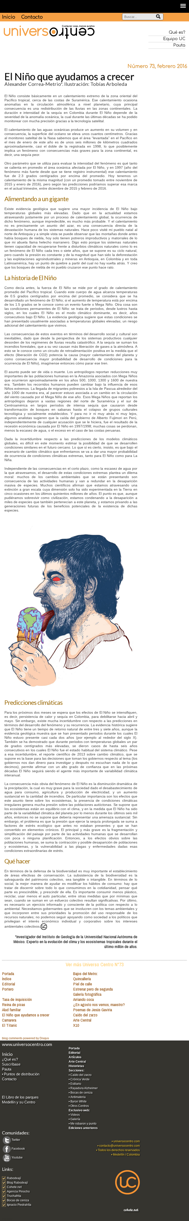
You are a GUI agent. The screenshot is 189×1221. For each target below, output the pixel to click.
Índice (6, 978)
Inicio (8, 17)
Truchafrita (14, 1196)
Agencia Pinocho (18, 1191)
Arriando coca (83, 999)
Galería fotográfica (87, 994)
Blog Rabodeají (17, 1182)
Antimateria (78, 1097)
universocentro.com (126, 1141)
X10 (76, 1025)
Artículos (75, 1057)
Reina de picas (13, 1004)
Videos (75, 1114)
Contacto (32, 17)
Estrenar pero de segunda (93, 989)
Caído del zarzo (85, 1015)
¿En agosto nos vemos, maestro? (99, 1004)
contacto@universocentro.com (119, 1145)
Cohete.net (14, 1187)
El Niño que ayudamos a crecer (25, 1015)
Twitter (16, 1140)
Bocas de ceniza (81, 1092)
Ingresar (7, 1219)
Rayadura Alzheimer (84, 1088)
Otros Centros (79, 1106)
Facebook (18, 1148)
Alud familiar (11, 1009)
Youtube (17, 1157)
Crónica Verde (80, 1079)
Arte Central (82, 1020)
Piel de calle (82, 984)
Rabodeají (14, 1178)
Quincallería (82, 978)
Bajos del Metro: (85, 973)
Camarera (9, 1020)
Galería (75, 1119)
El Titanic (9, 1025)
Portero (8, 989)
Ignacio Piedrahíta (19, 1204)
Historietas (76, 1066)
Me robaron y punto (83, 1123)
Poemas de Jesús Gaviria (92, 1009)
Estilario (75, 1083)
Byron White (78, 1101)
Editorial (8, 984)
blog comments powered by (25, 1038)
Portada (8, 973)
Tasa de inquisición (17, 999)
